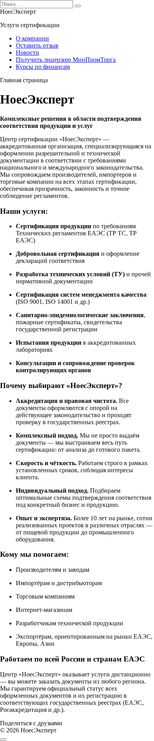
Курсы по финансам (43, 66)
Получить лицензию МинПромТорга (66, 59)
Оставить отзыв (37, 45)
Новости (27, 52)
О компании (32, 38)
